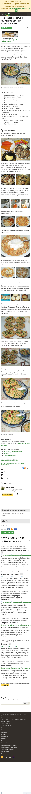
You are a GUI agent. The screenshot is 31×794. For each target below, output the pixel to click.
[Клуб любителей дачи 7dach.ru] (7, 14)
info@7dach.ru (8, 718)
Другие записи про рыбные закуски (12, 539)
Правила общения (5, 743)
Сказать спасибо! (7, 495)
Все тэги (3, 741)
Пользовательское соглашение (9, 745)
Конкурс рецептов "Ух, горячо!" (10, 572)
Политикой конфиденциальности (20, 8)
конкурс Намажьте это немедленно (9, 460)
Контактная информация (7, 749)
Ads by (25, 793)
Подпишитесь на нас (23, 443)
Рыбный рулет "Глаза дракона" (13, 452)
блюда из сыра (21, 463)
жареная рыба (4, 463)
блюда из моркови (12, 463)
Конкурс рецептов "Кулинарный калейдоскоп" (14, 548)
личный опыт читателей (7, 461)
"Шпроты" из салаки (10, 455)
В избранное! (7, 28)
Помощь (3, 730)
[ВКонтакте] (23, 468)
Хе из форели (6, 665)
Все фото (3, 734)
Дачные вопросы (5, 728)
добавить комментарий (7, 532)
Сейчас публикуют (5, 723)
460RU (3, 546)
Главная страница (5, 721)
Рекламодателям (5, 754)
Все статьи (3, 738)
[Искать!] (28, 14)
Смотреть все (5, 685)
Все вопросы (4, 736)
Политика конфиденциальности (9, 747)
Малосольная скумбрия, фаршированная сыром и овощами (11, 597)
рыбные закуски (17, 461)
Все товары (4, 732)
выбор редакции (5, 464)
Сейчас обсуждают (6, 725)
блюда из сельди (25, 461)
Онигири (6, 453)
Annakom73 (4, 570)
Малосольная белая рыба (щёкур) (15, 550)
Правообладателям (6, 751)
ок (16, 10)
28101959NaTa (5, 591)
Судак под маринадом (10, 574)
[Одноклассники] (25, 468)
